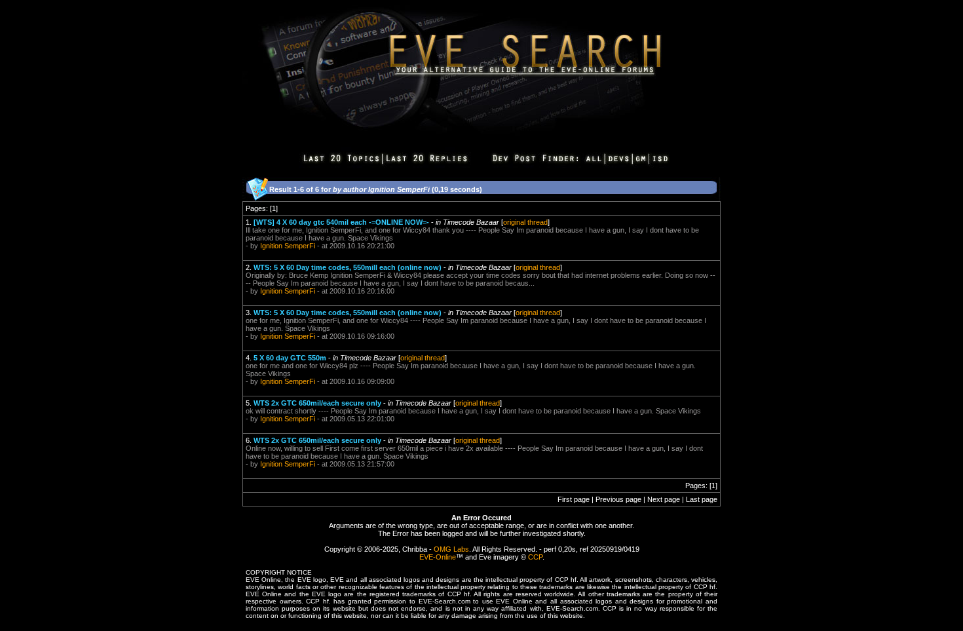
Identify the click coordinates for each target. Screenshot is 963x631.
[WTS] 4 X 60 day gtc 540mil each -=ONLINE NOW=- (341, 222)
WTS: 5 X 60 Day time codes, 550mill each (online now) (348, 267)
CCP (535, 557)
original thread (525, 222)
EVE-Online (437, 557)
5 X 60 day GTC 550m (290, 358)
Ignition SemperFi (287, 246)
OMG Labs (451, 549)
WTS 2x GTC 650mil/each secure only (317, 403)
